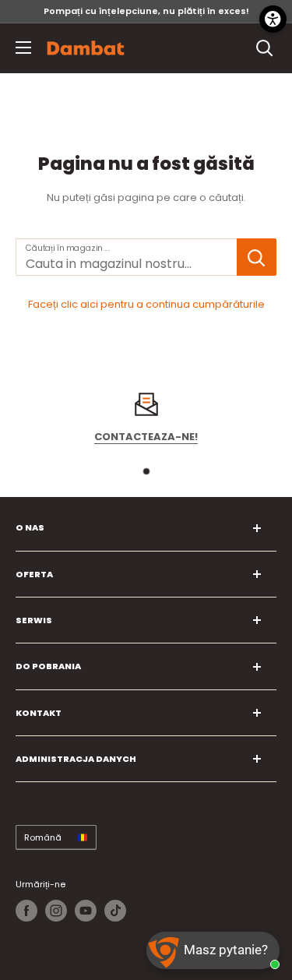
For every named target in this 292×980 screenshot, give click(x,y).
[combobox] (126, 257)
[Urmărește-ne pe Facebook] (26, 911)
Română (43, 837)
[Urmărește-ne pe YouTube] (86, 911)
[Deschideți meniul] (23, 47)
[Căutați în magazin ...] (256, 257)
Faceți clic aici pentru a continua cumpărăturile (146, 304)
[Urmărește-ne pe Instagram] (56, 911)
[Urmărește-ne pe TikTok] (115, 911)
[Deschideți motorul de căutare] (264, 48)
